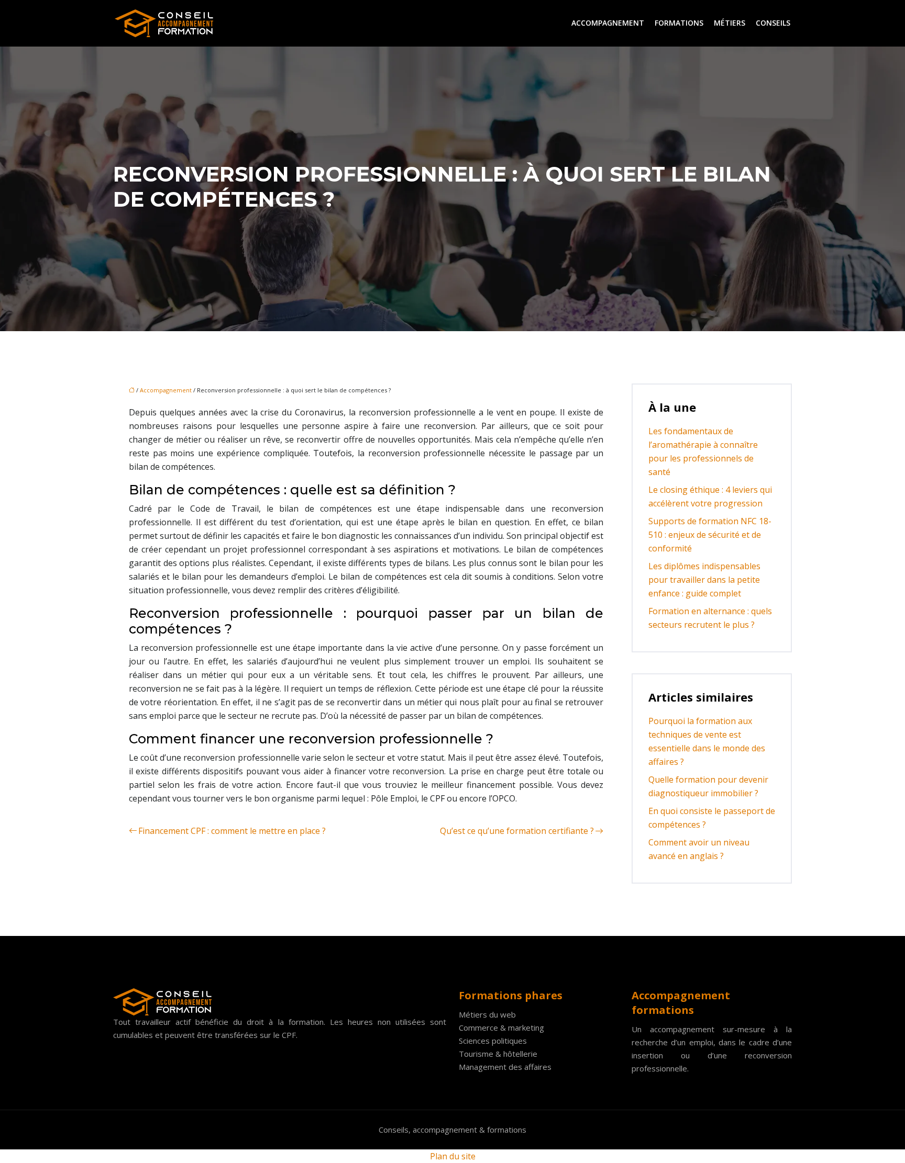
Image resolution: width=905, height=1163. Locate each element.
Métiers (729, 23)
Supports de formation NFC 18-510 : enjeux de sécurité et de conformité (709, 534)
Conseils (773, 23)
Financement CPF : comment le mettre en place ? (232, 831)
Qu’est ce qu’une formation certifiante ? (517, 831)
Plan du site (453, 1156)
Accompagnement (607, 23)
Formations (679, 23)
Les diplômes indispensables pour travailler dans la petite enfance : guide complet (704, 579)
